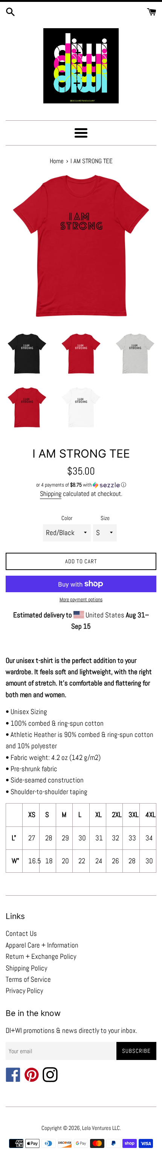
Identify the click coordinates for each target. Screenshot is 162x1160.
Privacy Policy (24, 990)
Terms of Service (28, 979)
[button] (81, 484)
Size (105, 518)
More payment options (81, 599)
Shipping (50, 493)
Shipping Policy (26, 968)
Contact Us (21, 933)
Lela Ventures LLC (101, 1127)
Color (66, 518)
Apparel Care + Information (42, 945)
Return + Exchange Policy (41, 956)
